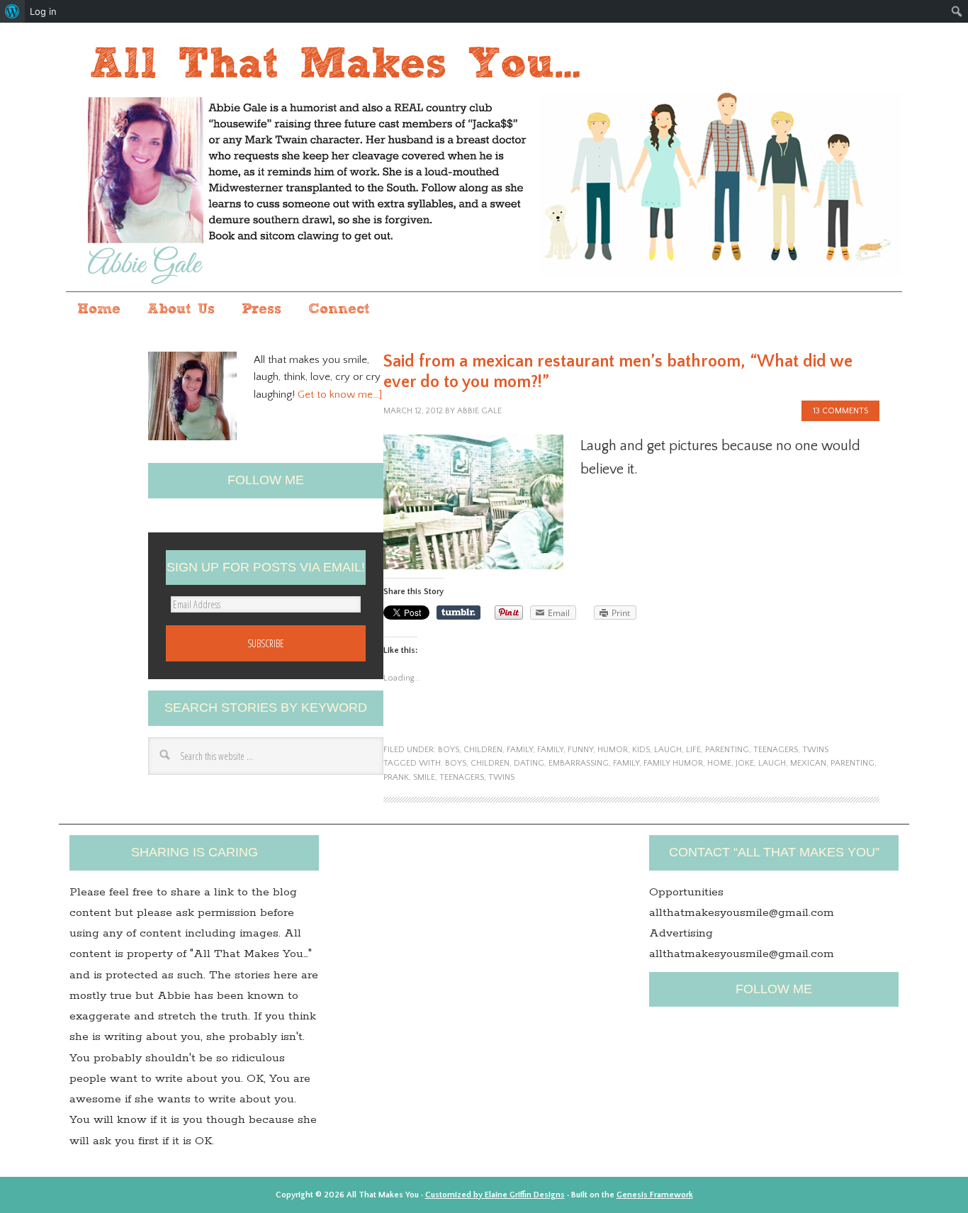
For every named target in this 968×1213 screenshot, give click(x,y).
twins (815, 749)
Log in (43, 11)
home (719, 763)
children (482, 749)
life (693, 749)
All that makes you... (484, 158)
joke (745, 763)
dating (529, 763)
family (520, 749)
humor (612, 749)
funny (580, 749)
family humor (673, 763)
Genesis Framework (655, 1195)
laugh (668, 749)
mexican (808, 763)
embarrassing (578, 763)
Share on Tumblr (458, 612)
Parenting (852, 763)
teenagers (775, 749)
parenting (727, 749)
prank (396, 777)
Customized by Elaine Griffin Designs (495, 1195)
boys (448, 749)
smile (424, 777)
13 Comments (840, 410)
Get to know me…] (340, 395)
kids (641, 749)
